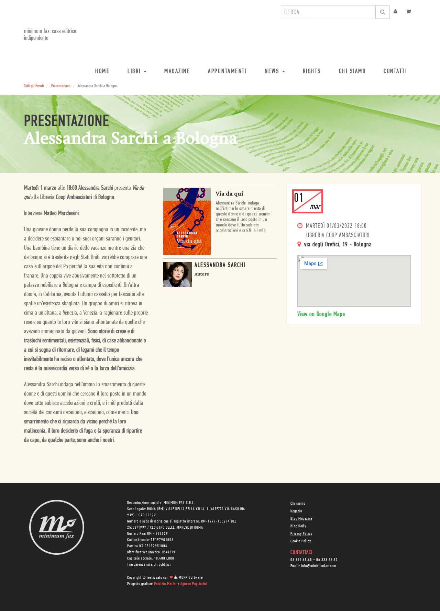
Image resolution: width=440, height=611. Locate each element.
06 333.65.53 (327, 560)
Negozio (296, 511)
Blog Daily (298, 526)
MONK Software (191, 578)
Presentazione (60, 86)
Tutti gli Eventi (34, 86)
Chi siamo (297, 504)
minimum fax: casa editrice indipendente (50, 35)
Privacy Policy (301, 534)
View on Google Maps (321, 315)
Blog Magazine (301, 519)
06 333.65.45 (301, 560)
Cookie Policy (300, 541)
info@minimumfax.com (318, 566)
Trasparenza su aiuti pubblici (149, 565)
